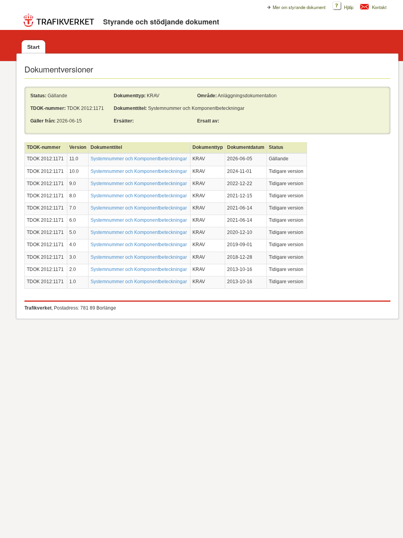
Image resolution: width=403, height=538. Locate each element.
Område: (207, 95)
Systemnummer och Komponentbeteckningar (139, 158)
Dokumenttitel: (130, 108)
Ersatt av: (208, 121)
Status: (38, 95)
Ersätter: (124, 121)
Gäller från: (42, 121)
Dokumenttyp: (130, 95)
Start (33, 47)
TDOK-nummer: (48, 108)
